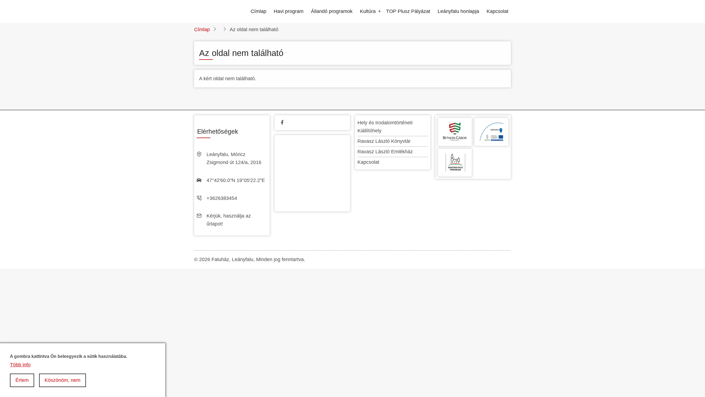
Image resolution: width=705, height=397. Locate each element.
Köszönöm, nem (62, 380)
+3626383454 (222, 198)
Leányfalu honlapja (458, 11)
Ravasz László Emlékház (385, 151)
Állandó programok (331, 11)
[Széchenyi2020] (491, 131)
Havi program (288, 11)
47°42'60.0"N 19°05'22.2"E (236, 180)
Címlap (258, 11)
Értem (22, 380)
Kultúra (368, 11)
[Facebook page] (282, 123)
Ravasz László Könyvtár (384, 141)
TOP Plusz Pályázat (408, 11)
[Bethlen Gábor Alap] (455, 131)
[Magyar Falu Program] (455, 162)
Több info (20, 364)
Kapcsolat (497, 11)
